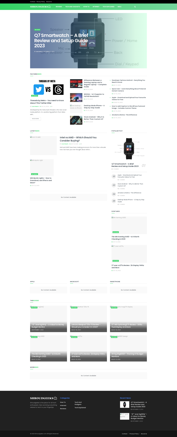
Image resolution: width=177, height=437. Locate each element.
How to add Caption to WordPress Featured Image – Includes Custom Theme (128, 107)
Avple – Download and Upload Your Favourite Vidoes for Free (130, 176)
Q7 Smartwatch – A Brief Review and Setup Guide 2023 (61, 40)
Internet (96, 7)
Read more (35, 118)
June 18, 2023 (89, 122)
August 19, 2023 (118, 102)
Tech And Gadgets (78, 403)
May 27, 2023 (117, 85)
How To (86, 7)
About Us (49, 2)
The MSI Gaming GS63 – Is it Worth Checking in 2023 (125, 238)
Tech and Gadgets (72, 7)
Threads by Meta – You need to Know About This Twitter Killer (47, 101)
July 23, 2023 (116, 270)
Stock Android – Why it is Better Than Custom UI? (94, 118)
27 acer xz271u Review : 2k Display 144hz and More (128, 266)
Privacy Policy (41, 2)
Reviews (59, 7)
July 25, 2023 (77, 330)
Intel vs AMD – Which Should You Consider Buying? (78, 139)
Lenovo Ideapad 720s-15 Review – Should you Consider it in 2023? (86, 325)
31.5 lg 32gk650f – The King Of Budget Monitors (127, 355)
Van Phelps (39, 51)
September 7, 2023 (38, 330)
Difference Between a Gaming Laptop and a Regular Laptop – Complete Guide (95, 83)
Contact (32, 2)
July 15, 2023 (89, 110)
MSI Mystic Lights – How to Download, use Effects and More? (41, 180)
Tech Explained (108, 7)
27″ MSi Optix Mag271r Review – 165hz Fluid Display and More (127, 325)
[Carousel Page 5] (144, 45)
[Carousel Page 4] (144, 43)
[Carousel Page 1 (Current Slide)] (144, 36)
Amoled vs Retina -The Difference (124, 115)
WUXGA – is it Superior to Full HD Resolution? (94, 95)
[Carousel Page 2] (144, 38)
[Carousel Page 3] (144, 40)
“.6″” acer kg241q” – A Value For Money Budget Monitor (48, 325)
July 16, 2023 (89, 99)
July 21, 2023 (89, 89)
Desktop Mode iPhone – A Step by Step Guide (94, 106)
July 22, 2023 (45, 106)
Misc (119, 7)
